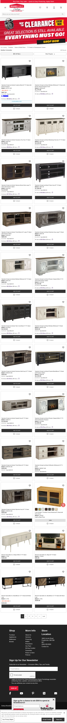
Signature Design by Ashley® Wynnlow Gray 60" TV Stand (15, 509)
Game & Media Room (20, 47)
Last (44, 616)
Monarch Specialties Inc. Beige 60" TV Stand (45, 554)
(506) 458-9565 (46, 644)
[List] (40, 7)
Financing (28, 639)
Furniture (10, 47)
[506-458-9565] (54, 7)
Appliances (12, 637)
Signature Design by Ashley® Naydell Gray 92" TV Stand (14, 418)
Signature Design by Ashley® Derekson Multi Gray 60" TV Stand (16, 371)
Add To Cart (16, 105)
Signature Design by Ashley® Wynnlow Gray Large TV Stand (49, 232)
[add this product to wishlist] (30, 61)
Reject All (59, 719)
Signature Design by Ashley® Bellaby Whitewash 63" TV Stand (16, 279)
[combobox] (50, 53)
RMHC (27, 641)
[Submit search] (63, 14)
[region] (33, 716)
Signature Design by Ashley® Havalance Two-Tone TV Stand (15, 140)
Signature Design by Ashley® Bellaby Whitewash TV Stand (49, 326)
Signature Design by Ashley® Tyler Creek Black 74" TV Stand (15, 326)
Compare (18, 108)
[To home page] (16, 7)
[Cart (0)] (61, 7)
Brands (11, 641)
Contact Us (45, 646)
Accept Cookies (47, 719)
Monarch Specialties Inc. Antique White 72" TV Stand (13, 554)
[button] (5, 7)
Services (28, 637)
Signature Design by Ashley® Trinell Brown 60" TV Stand (14, 465)
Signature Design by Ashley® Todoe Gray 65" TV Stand (48, 185)
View (50, 520)
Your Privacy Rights (7, 719)
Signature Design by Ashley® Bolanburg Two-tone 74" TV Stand (50, 140)
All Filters (17, 54)
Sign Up (14, 688)
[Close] (64, 713)
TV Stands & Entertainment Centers (36, 47)
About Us (28, 635)
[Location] (47, 7)
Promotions (28, 644)
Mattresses (12, 639)
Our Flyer (28, 646)
